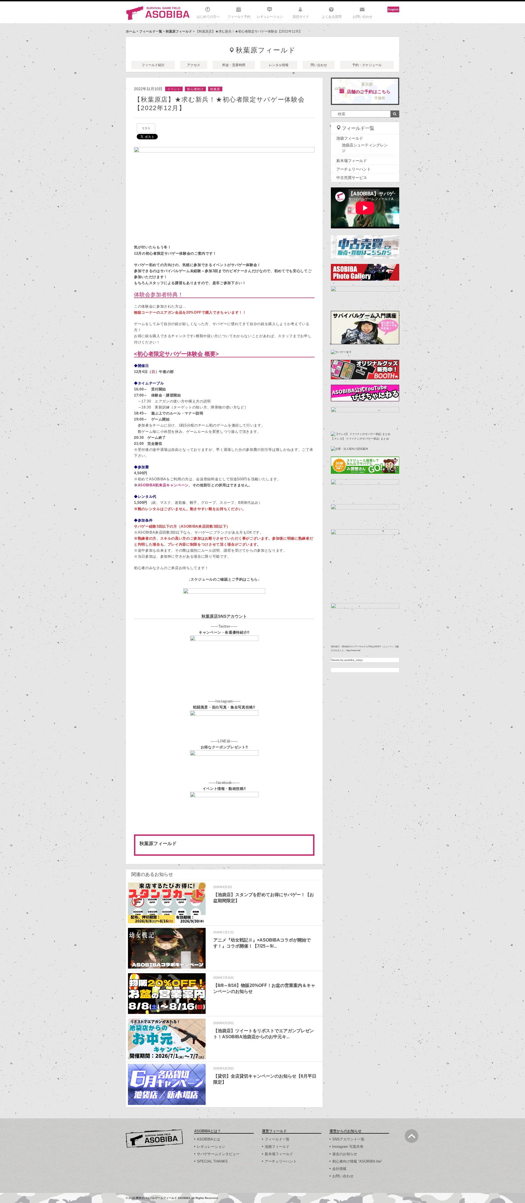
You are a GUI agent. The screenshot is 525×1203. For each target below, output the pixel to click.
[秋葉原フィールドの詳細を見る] (224, 845)
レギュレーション (270, 17)
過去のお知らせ (344, 1154)
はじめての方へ (208, 17)
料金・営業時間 (233, 65)
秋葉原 (215, 89)
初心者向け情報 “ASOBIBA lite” (357, 1161)
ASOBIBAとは (208, 1139)
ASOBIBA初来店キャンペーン (163, 485)
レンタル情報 (278, 65)
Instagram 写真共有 (347, 1147)
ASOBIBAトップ (154, 1138)
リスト (146, 128)
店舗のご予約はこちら (368, 91)
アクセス (193, 65)
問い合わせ (319, 65)
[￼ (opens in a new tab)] (224, 638)
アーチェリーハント (353, 169)
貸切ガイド (301, 17)
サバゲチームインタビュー (218, 1154)
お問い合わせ (362, 17)
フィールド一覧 (150, 31)
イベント (173, 89)
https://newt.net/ (353, 650)
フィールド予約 (239, 17)
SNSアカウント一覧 (348, 1139)
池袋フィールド (349, 138)
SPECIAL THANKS (212, 1161)
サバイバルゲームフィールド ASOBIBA (158, 13)
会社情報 (339, 1169)
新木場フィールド (351, 160)
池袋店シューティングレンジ (365, 148)
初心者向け (195, 89)
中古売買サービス (351, 177)
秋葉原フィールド (179, 31)
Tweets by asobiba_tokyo (347, 659)
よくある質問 (332, 17)
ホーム (131, 31)
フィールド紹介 (153, 65)
